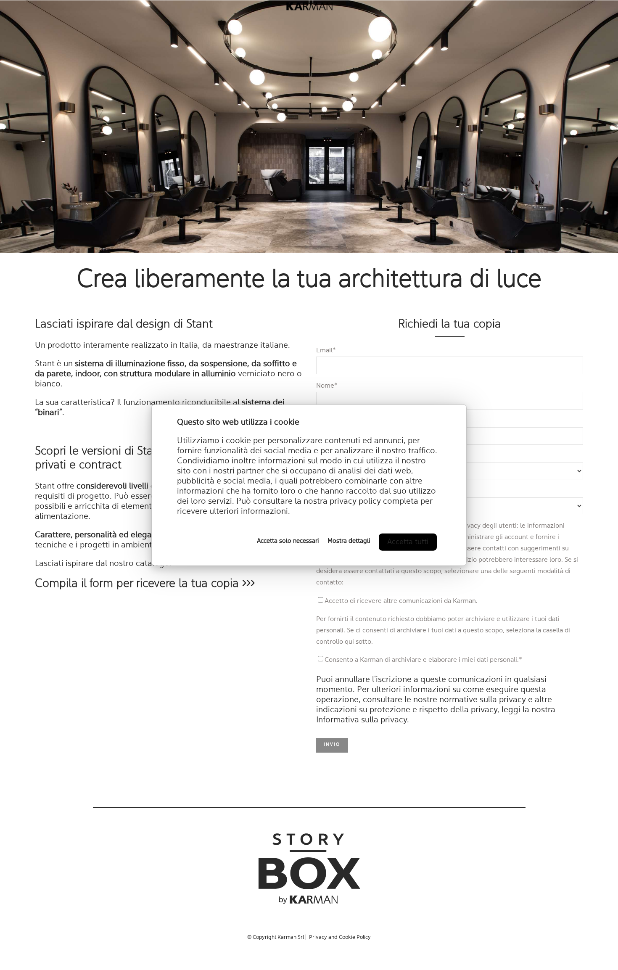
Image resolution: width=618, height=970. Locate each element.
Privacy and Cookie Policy (340, 937)
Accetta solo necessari (288, 541)
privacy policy (355, 501)
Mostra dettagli (348, 541)
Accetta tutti (407, 541)
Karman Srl (290, 937)
